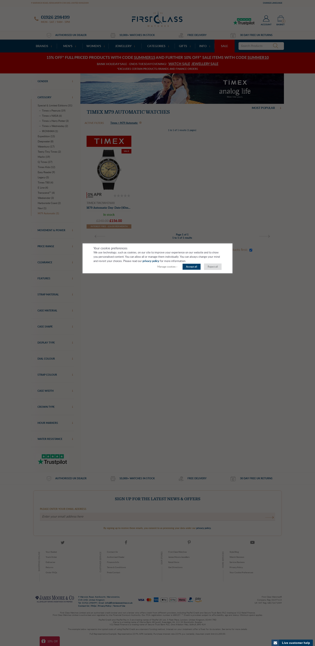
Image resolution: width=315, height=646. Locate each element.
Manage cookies (166, 266)
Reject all (213, 266)
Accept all (191, 266)
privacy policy (150, 261)
